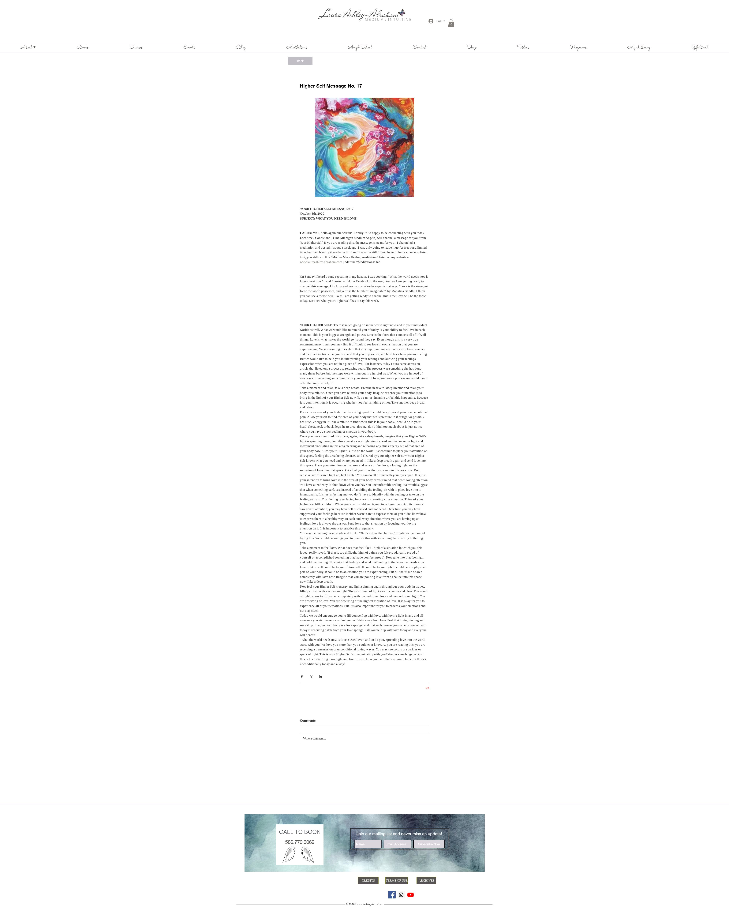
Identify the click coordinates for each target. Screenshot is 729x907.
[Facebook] (392, 894)
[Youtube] (410, 894)
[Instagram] (401, 894)
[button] (451, 23)
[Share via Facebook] (302, 676)
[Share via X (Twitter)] (311, 676)
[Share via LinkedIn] (320, 676)
